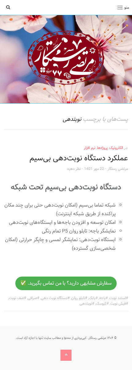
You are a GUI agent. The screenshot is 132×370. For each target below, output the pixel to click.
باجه (102, 298)
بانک (92, 298)
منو (126, 7)
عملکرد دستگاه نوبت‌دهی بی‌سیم (78, 158)
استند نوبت (117, 298)
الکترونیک (116, 148)
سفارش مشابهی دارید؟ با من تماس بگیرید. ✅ (66, 283)
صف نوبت (16, 298)
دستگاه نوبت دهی (54, 298)
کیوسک (101, 303)
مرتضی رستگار (117, 169)
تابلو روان (78, 298)
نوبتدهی (86, 303)
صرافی (32, 298)
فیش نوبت (118, 303)
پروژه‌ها (102, 148)
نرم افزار (89, 148)
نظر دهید (74, 169)
